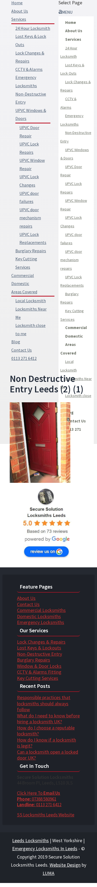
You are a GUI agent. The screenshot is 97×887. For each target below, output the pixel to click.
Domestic (20, 283)
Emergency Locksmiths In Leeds (44, 848)
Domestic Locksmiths (39, 616)
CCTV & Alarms (29, 69)
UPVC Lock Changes (71, 221)
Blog (15, 341)
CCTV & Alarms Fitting (39, 672)
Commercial (22, 275)
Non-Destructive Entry (75, 137)
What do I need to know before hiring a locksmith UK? (48, 719)
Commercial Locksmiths (41, 610)
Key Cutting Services (72, 315)
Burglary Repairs (30, 250)
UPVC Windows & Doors (74, 154)
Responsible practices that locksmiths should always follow (43, 703)
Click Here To (38, 793)
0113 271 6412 (39, 805)
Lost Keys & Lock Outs (72, 69)
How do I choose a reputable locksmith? (46, 731)
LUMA (48, 873)
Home (17, 2)
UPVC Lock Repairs (71, 188)
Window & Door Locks (39, 666)
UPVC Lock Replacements (72, 281)
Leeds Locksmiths (30, 840)
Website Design (65, 865)
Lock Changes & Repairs (75, 86)
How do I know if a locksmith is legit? (46, 743)
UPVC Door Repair (71, 171)
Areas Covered (24, 291)
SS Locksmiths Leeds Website (45, 815)
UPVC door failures (71, 239)
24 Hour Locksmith (32, 28)
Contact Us (21, 350)
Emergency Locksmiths (72, 120)
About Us (19, 11)
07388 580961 (36, 799)
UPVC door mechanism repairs (30, 218)
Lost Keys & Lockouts (39, 648)
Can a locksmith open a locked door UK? (47, 755)
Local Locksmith (30, 300)
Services (18, 19)
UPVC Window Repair (73, 204)
